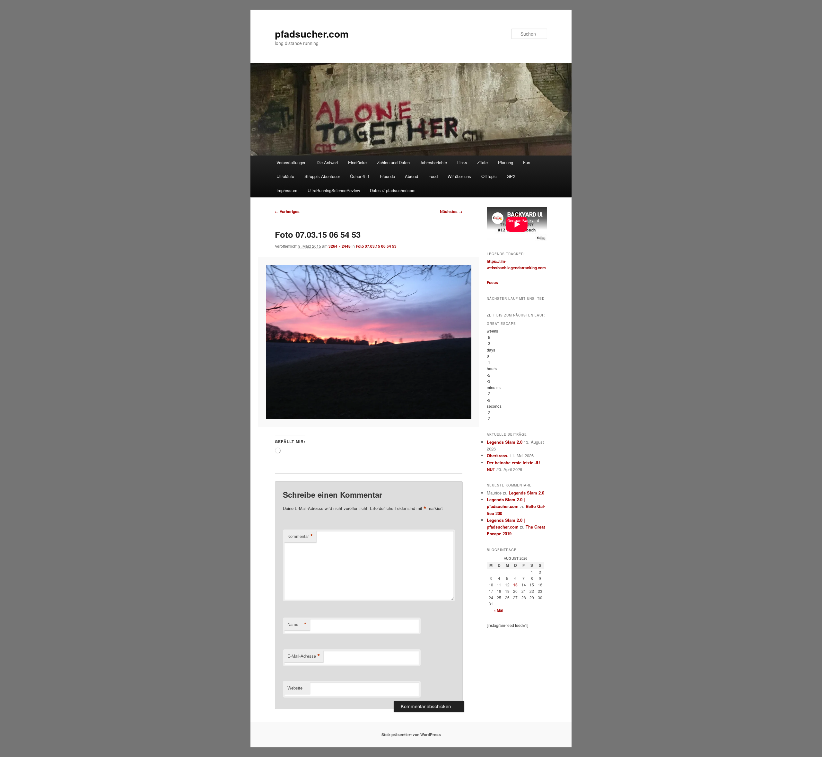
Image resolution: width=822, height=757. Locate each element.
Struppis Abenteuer (322, 176)
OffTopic (489, 176)
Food (433, 176)
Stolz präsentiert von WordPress (411, 734)
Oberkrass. (497, 455)
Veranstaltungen (291, 162)
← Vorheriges (287, 211)
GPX (511, 176)
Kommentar (300, 536)
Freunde (387, 176)
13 (515, 585)
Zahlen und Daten (393, 162)
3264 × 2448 (339, 246)
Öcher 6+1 (360, 176)
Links (462, 162)
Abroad (411, 176)
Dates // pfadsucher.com (392, 190)
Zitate (482, 162)
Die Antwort (327, 162)
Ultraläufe (285, 176)
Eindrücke (357, 162)
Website (294, 688)
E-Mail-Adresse (303, 656)
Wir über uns (459, 176)
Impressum (286, 190)
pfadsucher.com (312, 33)
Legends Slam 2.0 (504, 442)
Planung (505, 162)
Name (297, 624)
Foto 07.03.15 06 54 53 (376, 246)
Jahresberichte (433, 162)
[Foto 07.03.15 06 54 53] (368, 342)
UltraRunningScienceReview (334, 190)
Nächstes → (451, 211)
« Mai (498, 610)
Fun (526, 162)
